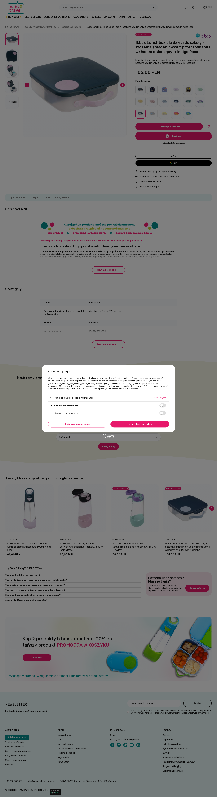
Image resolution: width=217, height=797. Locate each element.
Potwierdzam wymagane (77, 424)
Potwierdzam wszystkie (140, 424)
